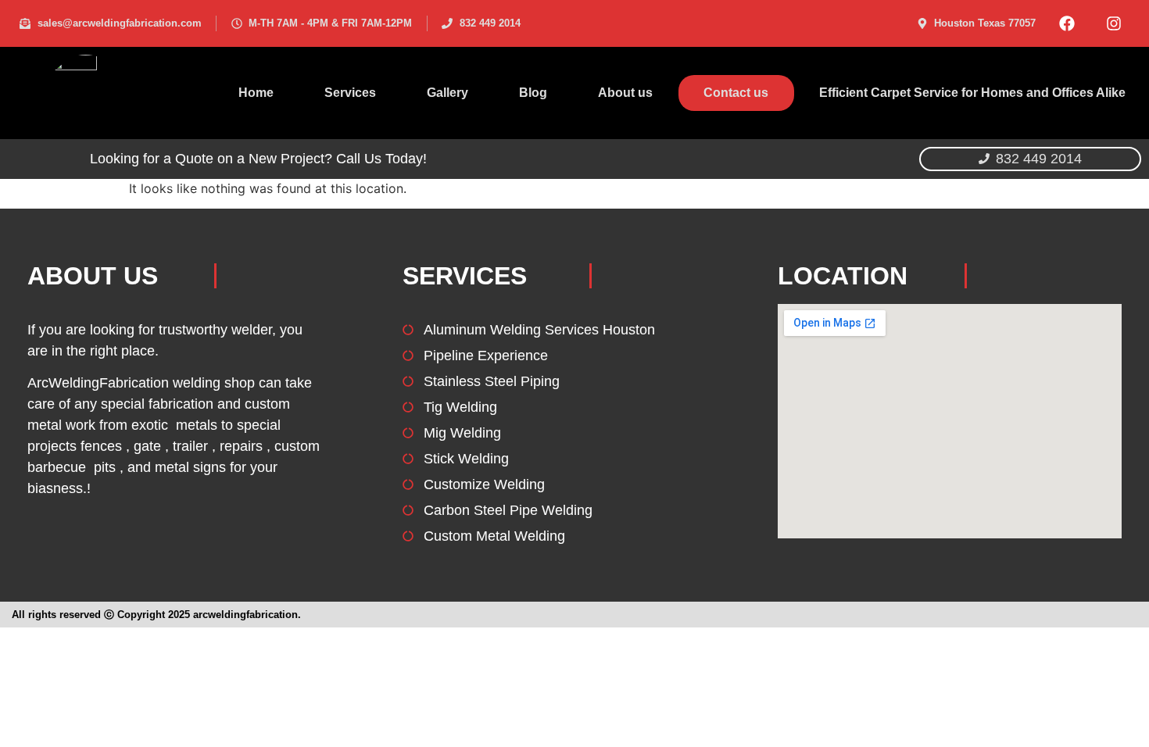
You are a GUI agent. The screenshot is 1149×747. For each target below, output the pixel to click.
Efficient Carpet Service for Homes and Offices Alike (972, 92)
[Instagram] (1113, 23)
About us (625, 92)
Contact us (735, 92)
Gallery (447, 92)
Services (350, 92)
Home (256, 92)
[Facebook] (1067, 23)
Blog (533, 92)
